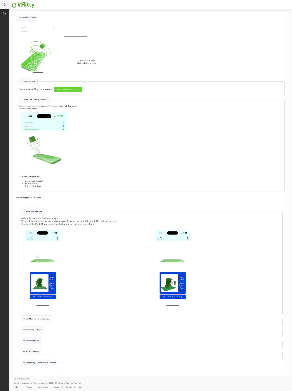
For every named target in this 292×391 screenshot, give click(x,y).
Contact (69, 387)
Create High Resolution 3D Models (41, 362)
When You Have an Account (35, 99)
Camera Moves (32, 340)
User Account (29, 81)
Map (79, 387)
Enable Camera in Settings (37, 318)
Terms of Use (42, 387)
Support (57, 387)
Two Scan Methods (34, 211)
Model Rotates (32, 351)
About (17, 387)
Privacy (29, 387)
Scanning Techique (34, 329)
